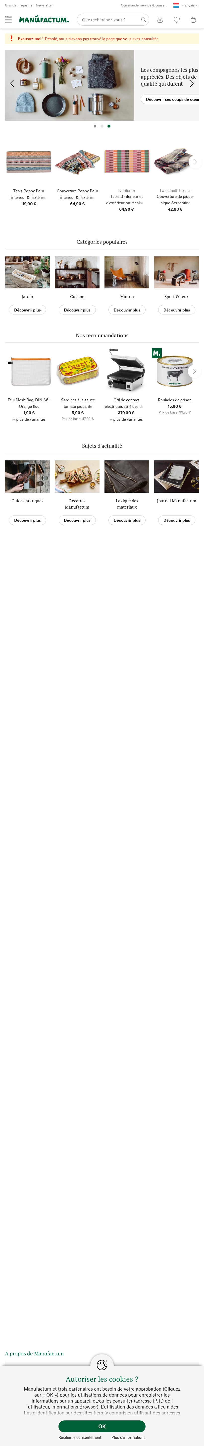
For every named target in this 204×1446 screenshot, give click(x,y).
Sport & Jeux (176, 296)
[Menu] (8, 19)
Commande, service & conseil (143, 5)
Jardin (27, 296)
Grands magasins (18, 5)
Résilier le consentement (79, 1437)
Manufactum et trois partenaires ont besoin (70, 1389)
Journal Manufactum (176, 501)
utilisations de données (102, 1395)
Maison (127, 296)
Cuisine (77, 296)
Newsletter (44, 5)
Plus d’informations (128, 1437)
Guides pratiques (27, 501)
